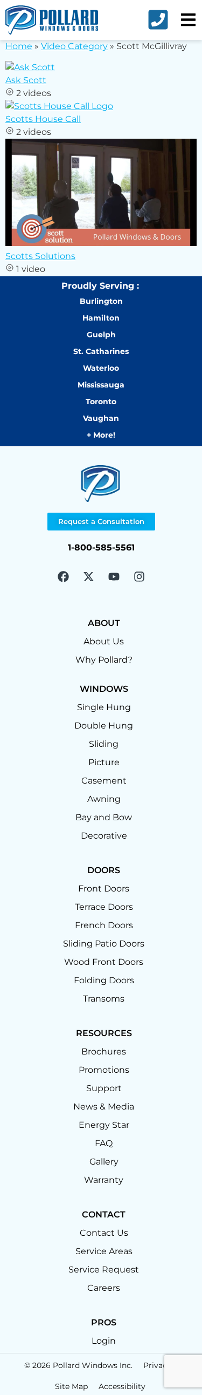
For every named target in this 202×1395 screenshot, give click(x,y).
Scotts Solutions (40, 256)
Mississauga (101, 385)
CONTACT (104, 1214)
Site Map (71, 1386)
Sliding (104, 744)
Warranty (103, 1180)
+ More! (101, 435)
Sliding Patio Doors (103, 943)
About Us (103, 641)
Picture (104, 762)
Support (104, 1088)
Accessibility (123, 1386)
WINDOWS (104, 689)
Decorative (104, 836)
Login (104, 1341)
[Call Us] (158, 20)
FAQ (104, 1143)
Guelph (101, 334)
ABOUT (104, 623)
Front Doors (103, 888)
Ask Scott (25, 80)
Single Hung (104, 707)
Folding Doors (104, 980)
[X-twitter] (88, 576)
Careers (103, 1288)
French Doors (104, 925)
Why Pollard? (104, 660)
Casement (104, 780)
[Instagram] (139, 576)
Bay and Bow (103, 817)
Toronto (101, 401)
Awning (104, 799)
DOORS (103, 870)
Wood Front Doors (103, 962)
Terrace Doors (104, 907)
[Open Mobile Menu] (188, 19)
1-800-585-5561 (101, 547)
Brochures (103, 1051)
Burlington (101, 301)
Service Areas (104, 1251)
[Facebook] (63, 576)
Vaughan (101, 418)
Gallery (104, 1161)
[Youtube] (113, 576)
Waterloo (101, 368)
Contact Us (104, 1233)
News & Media (103, 1106)
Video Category (74, 46)
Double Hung (103, 725)
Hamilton (101, 318)
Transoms (103, 998)
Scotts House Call (43, 119)
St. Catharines (101, 351)
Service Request (103, 1269)
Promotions (104, 1070)
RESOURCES (104, 1033)
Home (18, 46)
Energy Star (104, 1125)
